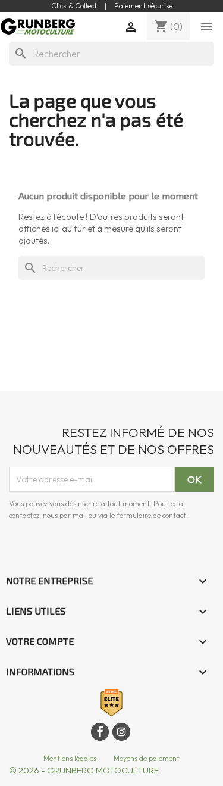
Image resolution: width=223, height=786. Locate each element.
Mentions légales (69, 758)
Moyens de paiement (147, 758)
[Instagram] (121, 732)
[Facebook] (100, 732)
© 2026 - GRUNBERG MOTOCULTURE (84, 770)
